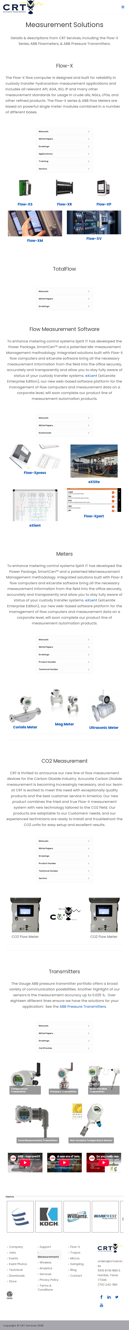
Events (13, 1258)
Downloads (17, 1276)
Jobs (12, 1252)
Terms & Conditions (45, 1288)
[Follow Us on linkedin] (109, 1297)
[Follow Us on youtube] (101, 1305)
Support (45, 1247)
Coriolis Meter (25, 727)
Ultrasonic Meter (103, 727)
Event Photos (18, 1264)
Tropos (75, 1252)
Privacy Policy (49, 1280)
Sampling (77, 1264)
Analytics (46, 1268)
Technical (15, 1270)
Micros (75, 1258)
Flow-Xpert (94, 516)
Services (45, 1274)
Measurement (48, 1257)
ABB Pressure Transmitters (83, 1006)
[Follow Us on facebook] (101, 1297)
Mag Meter (64, 724)
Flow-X (75, 1247)
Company (16, 1247)
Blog (73, 1270)
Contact (76, 1276)
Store (13, 1281)
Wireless (45, 1262)
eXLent (91, 375)
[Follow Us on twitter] (116, 1297)
